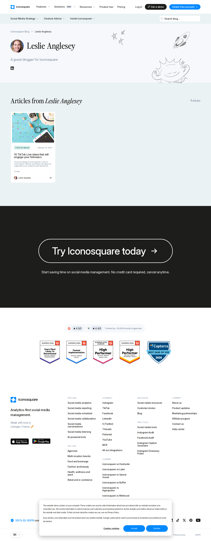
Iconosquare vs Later (113, 469)
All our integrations (112, 450)
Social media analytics (79, 402)
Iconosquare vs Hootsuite (116, 464)
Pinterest (107, 434)
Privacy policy (179, 535)
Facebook (107, 413)
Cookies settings (111, 528)
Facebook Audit (145, 437)
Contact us (178, 423)
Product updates (181, 408)
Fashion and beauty (78, 466)
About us (176, 402)
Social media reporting (79, 408)
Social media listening (79, 431)
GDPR (197, 535)
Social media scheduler (80, 413)
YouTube (107, 439)
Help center (178, 429)
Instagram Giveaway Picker (148, 452)
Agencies (72, 450)
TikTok (105, 408)
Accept (134, 528)
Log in (138, 7)
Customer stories (146, 408)
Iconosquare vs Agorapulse (110, 489)
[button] (43, 6)
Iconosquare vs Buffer (114, 482)
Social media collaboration (82, 418)
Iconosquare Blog (20, 31)
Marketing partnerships (184, 413)
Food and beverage (78, 461)
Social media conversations (75, 425)
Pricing (121, 6)
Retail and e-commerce (80, 479)
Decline (156, 528)
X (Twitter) (107, 423)
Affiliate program (181, 418)
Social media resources (149, 402)
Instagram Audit (145, 432)
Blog (139, 413)
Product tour (106, 6)
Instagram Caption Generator (147, 444)
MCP (104, 445)
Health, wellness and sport (79, 473)
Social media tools (147, 427)
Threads (106, 429)
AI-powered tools (77, 437)
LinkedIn (106, 418)
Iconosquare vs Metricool (115, 495)
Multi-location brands (79, 456)
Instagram (107, 402)
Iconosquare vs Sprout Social (114, 476)
